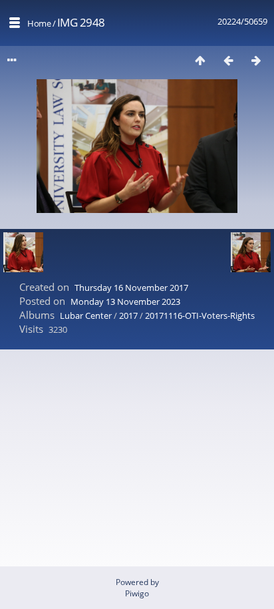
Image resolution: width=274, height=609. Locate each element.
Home (39, 23)
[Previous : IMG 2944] (228, 60)
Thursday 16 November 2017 (131, 288)
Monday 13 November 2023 (125, 301)
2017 (128, 315)
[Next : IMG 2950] (256, 60)
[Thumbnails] (200, 60)
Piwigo (137, 593)
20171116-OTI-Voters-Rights (200, 315)
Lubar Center (86, 315)
